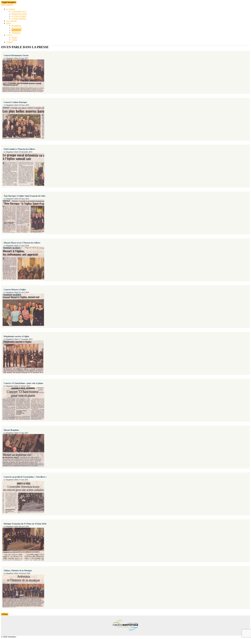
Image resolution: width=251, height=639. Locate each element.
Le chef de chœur (19, 16)
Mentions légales (24, 637)
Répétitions (16, 25)
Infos (8, 23)
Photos (14, 37)
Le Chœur (10, 9)
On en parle (16, 30)
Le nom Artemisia (19, 18)
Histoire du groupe (19, 14)
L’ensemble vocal (19, 11)
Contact (9, 42)
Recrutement (17, 28)
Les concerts (11, 21)
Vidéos (14, 40)
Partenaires (16, 33)
